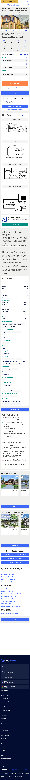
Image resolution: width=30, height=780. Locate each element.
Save (7, 14)
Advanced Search (5, 695)
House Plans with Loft (7, 598)
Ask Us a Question (15, 93)
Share (27, 14)
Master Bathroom (16, 401)
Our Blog (3, 766)
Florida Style (12, 326)
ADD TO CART (15, 84)
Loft (4, 363)
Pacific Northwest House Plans (9, 613)
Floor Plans (15, 30)
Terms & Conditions (5, 773)
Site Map (27, 773)
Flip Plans (23, 115)
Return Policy (4, 721)
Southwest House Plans (7, 582)
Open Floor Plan (9, 363)
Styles (5, 8)
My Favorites (4, 726)
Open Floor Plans (6, 603)
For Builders (4, 746)
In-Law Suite (5, 359)
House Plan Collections (6, 706)
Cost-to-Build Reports (6, 741)
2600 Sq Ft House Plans (14, 558)
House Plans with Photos (8, 591)
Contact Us (3, 718)
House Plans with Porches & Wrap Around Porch (14, 593)
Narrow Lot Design (7, 385)
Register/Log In (4, 723)
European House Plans (13, 8)
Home (2, 8)
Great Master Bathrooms (8, 601)
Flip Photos (25, 30)
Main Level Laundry (7, 361)
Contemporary (21, 324)
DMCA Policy (21, 773)
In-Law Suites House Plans (8, 596)
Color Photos (22, 361)
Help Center (4, 715)
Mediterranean (12, 324)
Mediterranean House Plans (9, 579)
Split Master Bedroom (15, 403)
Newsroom (3, 763)
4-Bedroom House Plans (14, 562)
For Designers (4, 743)
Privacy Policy (14, 773)
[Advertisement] (15, 639)
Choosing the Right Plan (6, 701)
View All (14, 545)
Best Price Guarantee (6, 758)
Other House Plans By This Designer (14, 554)
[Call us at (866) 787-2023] (28, 1)
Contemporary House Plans (8, 572)
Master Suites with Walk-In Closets (10, 606)
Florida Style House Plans (8, 577)
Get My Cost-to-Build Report (15, 106)
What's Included (5, 735)
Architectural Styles (5, 703)
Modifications (4, 738)
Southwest (5, 326)
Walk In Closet (6, 403)
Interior (5, 30)
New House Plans (5, 698)
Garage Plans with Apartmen (9, 588)
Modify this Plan (15, 224)
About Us (3, 755)
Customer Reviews (5, 761)
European (5, 324)
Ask (19, 14)
